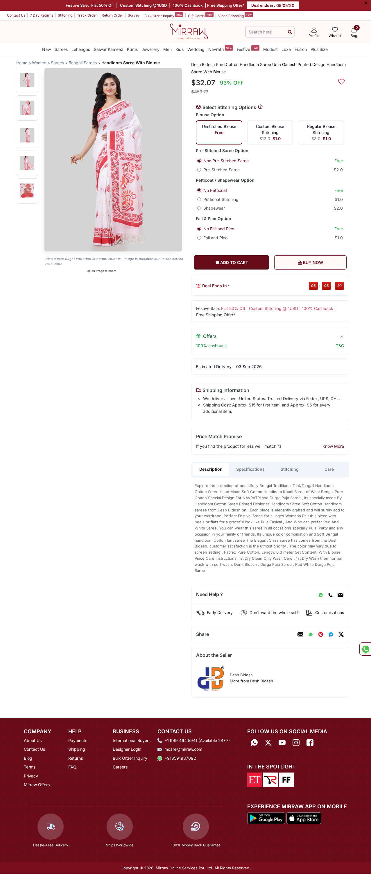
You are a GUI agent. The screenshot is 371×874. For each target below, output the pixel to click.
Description (211, 469)
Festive (247, 49)
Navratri (220, 49)
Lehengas (80, 49)
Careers (120, 766)
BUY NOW (312, 262)
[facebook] (331, 634)
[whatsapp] (310, 634)
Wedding (196, 49)
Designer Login (127, 749)
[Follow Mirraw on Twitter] (268, 742)
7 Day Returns (41, 15)
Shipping (76, 749)
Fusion (301, 49)
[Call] (330, 594)
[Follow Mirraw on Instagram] (296, 742)
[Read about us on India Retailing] (270, 779)
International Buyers (131, 740)
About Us (33, 740)
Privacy (31, 775)
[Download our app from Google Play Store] (266, 818)
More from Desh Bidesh (251, 681)
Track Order (87, 15)
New (46, 49)
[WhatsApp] (321, 594)
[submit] (290, 31)
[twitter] (341, 634)
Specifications (250, 469)
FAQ (72, 766)
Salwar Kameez (108, 49)
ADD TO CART (233, 262)
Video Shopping (235, 15)
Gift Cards (200, 15)
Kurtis (132, 49)
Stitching (65, 15)
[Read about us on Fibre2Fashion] (286, 779)
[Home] (189, 31)
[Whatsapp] (254, 742)
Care (329, 469)
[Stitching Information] (260, 107)
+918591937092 (180, 758)
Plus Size (319, 49)
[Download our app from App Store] (303, 818)
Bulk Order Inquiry (163, 15)
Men (167, 49)
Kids (179, 49)
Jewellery (150, 49)
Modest (270, 49)
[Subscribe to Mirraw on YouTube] (282, 742)
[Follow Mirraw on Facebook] (310, 742)
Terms (29, 766)
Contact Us (16, 15)
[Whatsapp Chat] (365, 649)
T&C (340, 345)
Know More (333, 446)
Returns (75, 758)
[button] (27, 80)
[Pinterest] (321, 634)
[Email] (340, 594)
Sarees (61, 49)
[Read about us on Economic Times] (254, 779)
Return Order (112, 15)
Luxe (286, 49)
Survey (134, 15)
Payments (77, 740)
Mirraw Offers (37, 784)
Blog (28, 758)
